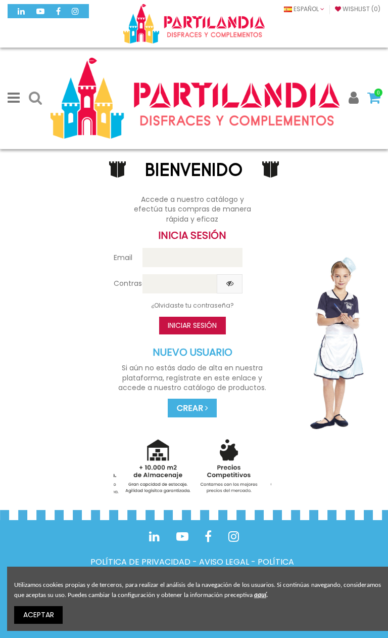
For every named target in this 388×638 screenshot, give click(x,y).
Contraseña (124, 283)
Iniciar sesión (192, 325)
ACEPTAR (38, 615)
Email (123, 257)
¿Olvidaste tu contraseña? (192, 305)
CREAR (191, 408)
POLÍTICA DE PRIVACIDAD (140, 562)
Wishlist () (360, 9)
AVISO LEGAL (224, 562)
